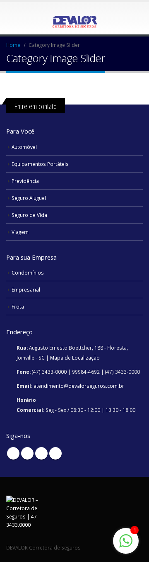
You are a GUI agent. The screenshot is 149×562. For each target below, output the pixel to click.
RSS (27, 453)
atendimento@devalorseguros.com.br (79, 385)
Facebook (13, 453)
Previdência (25, 181)
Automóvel (24, 147)
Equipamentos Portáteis (40, 164)
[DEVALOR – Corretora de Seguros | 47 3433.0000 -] (74, 17)
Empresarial (26, 289)
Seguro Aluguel (29, 198)
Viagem (20, 232)
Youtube (41, 453)
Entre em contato (35, 106)
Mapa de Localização (75, 357)
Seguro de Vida (29, 215)
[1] (125, 545)
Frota (18, 306)
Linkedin (55, 453)
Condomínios (28, 272)
